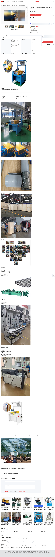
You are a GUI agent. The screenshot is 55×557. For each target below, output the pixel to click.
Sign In (31, 32)
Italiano (24, 552)
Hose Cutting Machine (3, 547)
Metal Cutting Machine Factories (12, 545)
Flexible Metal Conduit (16, 531)
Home (1, 5)
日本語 (35, 552)
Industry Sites (32, 551)
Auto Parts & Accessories (44, 534)
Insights (46, 551)
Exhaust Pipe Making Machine (44, 532)
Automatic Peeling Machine (11, 547)
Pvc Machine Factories (25, 545)
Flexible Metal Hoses (3, 531)
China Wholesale (24, 551)
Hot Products (9, 551)
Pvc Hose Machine (39, 545)
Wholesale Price (28, 551)
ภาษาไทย (40, 552)
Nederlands (29, 552)
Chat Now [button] (48, 14)
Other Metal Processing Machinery (22, 5)
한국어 (33, 552)
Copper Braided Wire (3, 534)
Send (6, 491)
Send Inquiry (35, 14)
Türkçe (42, 552)
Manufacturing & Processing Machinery (7, 5)
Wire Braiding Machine (16, 532)
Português (15, 552)
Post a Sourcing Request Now (21, 491)
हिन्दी (37, 552)
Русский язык (20, 552)
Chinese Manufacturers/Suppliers (18, 551)
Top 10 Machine (18, 547)
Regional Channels (36, 551)
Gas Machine (19, 545)
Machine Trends (23, 547)
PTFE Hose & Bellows (30, 531)
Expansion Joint (43, 531)
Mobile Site (44, 551)
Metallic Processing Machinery (15, 5)
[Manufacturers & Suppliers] (5, 1)
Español (12, 552)
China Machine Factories (4, 545)
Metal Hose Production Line (4, 532)
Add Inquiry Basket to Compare (15, 29)
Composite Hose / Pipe (16, 534)
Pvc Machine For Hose (45, 545)
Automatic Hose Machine (32, 545)
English (10, 552)
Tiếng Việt (45, 552)
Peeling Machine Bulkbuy (29, 547)
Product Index (40, 551)
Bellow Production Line (30, 532)
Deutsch (26, 552)
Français (18, 552)
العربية (31, 552)
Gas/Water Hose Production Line (31, 534)
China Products (12, 551)
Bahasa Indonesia (48, 552)
